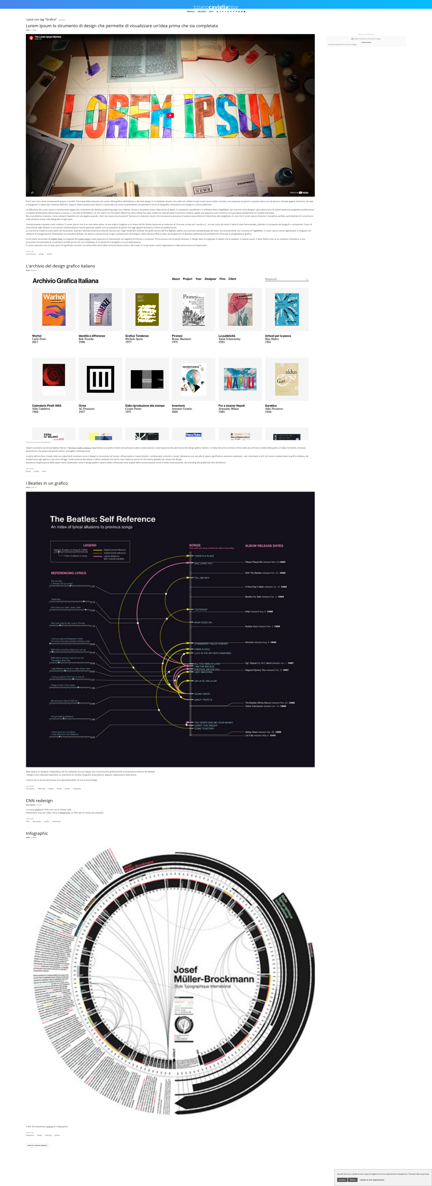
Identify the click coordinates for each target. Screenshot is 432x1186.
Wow (28, 30)
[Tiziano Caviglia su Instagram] (228, 11)
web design (37, 821)
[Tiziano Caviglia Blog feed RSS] (217, 11)
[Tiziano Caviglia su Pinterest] (231, 11)
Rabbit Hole (56, 239)
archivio (61, 20)
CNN (27, 821)
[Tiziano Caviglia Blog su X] (220, 11)
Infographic (37, 833)
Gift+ (211, 11)
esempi (49, 1126)
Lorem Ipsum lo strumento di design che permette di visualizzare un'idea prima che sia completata (122, 25)
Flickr (94, 780)
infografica (77, 789)
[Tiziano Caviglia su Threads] (233, 11)
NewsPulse (64, 812)
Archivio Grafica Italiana (80, 447)
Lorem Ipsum (84, 239)
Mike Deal (41, 789)
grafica (49, 254)
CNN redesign (39, 800)
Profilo (191, 11)
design (41, 254)
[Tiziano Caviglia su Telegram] (236, 11)
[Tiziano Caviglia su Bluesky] (241, 11)
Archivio (202, 11)
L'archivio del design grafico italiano (60, 266)
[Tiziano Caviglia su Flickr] (225, 11)
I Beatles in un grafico (47, 483)
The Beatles (30, 789)
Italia (44, 471)
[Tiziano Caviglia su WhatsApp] (244, 11)
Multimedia (30, 805)
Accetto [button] (342, 1180)
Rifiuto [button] (353, 1180)
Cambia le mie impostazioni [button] (372, 1180)
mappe (51, 789)
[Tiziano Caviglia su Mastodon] (239, 11)
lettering (48, 1135)
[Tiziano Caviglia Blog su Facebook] (223, 11)
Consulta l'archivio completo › (37, 1145)
